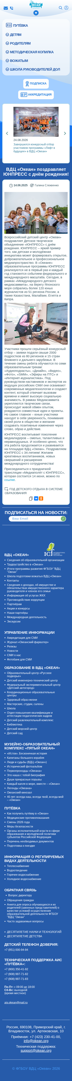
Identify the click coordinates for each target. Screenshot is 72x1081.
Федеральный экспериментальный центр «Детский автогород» (33, 686)
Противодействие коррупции (26, 599)
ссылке (9, 480)
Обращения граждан (20, 900)
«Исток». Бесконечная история (27, 753)
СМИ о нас (14, 655)
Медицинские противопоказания (28, 817)
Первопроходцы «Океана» (24, 770)
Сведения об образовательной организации (35, 560)
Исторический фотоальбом (24, 766)
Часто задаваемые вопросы (25, 921)
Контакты (13, 580)
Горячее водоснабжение (23, 874)
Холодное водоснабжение (24, 879)
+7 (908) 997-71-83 (16, 978)
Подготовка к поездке (21, 845)
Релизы (12, 646)
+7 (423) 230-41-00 (11, 8)
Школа (11, 708)
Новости (12, 650)
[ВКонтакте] (36, 498)
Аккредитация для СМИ (22, 637)
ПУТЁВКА (20, 25)
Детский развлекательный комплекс (30, 720)
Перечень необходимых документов (30, 841)
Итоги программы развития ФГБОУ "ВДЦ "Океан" (33, 570)
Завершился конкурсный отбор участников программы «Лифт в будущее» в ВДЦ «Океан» (34, 148)
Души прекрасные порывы (24, 779)
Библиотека (14, 724)
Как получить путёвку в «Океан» (28, 813)
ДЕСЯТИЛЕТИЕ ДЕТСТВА (24, 936)
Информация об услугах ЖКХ (26, 595)
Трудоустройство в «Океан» (25, 564)
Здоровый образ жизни (22, 699)
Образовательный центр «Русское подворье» (29, 675)
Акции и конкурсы (18, 608)
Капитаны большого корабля (25, 757)
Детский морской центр (22, 728)
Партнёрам (14, 604)
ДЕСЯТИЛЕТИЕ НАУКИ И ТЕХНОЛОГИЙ (34, 931)
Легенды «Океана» (19, 788)
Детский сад (15, 733)
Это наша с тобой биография (26, 775)
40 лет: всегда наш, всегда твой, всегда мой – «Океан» (35, 798)
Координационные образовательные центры (31, 694)
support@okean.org (36, 1050)
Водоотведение (17, 870)
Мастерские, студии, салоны (25, 704)
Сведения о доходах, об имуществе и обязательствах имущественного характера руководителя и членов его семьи (35, 588)
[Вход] (66, 8)
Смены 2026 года (18, 822)
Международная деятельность (26, 617)
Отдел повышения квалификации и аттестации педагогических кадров (30, 714)
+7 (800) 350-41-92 (16, 969)
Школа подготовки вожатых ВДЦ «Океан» (34, 576)
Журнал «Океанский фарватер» (28, 642)
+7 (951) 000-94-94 (16, 949)
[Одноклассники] (41, 498)
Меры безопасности (20, 826)
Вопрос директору (20, 895)
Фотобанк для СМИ (19, 659)
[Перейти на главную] (36, 4)
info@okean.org (6, 8)
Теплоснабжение (18, 866)
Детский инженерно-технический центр (32, 680)
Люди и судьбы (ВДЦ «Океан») (27, 762)
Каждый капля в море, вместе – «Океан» (33, 783)
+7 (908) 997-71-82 (16, 974)
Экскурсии (13, 621)
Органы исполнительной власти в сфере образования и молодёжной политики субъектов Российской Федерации (33, 834)
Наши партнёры (17, 612)
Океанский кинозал (19, 792)
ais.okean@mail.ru (16, 1002)
